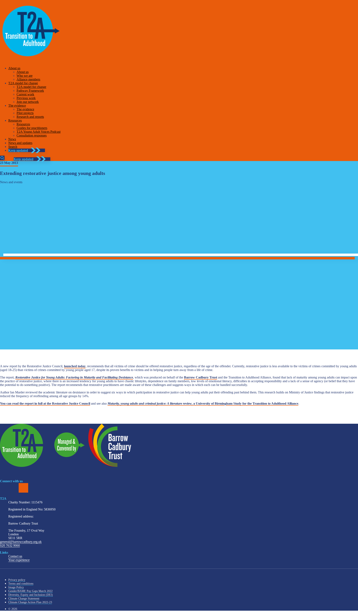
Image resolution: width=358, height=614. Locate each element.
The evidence (17, 105)
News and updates (20, 143)
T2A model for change (23, 83)
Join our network (28, 102)
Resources (15, 120)
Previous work (26, 98)
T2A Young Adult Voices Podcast (38, 131)
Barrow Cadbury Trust (200, 377)
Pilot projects (25, 113)
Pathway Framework (30, 90)
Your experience (19, 560)
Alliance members (28, 79)
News (12, 139)
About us (14, 68)
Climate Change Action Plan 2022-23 (30, 602)
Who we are (25, 75)
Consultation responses (32, 135)
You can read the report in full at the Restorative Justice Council (45, 403)
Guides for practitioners (32, 128)
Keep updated (18, 150)
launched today (75, 366)
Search (12, 146)
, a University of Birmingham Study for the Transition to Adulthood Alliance (203, 403)
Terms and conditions (20, 583)
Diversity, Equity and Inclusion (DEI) (30, 594)
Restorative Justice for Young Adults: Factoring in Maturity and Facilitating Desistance (74, 377)
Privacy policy (16, 579)
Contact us (15, 556)
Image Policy (16, 587)
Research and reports (30, 116)
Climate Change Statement (23, 598)
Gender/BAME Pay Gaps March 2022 (30, 591)
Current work (25, 94)
